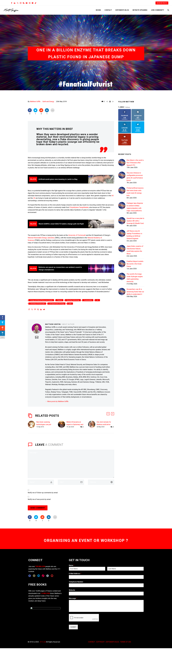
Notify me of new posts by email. (39, 499)
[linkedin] (38, 575)
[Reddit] (44, 309)
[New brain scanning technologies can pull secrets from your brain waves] (32, 424)
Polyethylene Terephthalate (79, 207)
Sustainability (88, 300)
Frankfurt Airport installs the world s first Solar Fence (135, 263)
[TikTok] (35, 3)
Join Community (157, 10)
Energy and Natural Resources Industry (41, 300)
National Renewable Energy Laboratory (41, 238)
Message (73, 598)
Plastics (59, 300)
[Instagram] (20, 3)
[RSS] (23, 3)
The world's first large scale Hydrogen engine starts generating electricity (135, 277)
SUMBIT (73, 627)
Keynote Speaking (140, 10)
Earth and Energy (48, 101)
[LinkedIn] (14, 3)
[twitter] (47, 575)
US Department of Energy (56, 303)
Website (72, 590)
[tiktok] (43, 575)
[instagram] (34, 575)
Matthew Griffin (35, 101)
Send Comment (37, 508)
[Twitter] (17, 3)
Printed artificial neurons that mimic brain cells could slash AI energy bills (135, 191)
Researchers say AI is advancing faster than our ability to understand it (135, 291)
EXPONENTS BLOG (112, 642)
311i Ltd (43, 642)
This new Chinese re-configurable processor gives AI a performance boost (135, 176)
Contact (108, 10)
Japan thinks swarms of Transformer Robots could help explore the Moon (135, 250)
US (34, 198)
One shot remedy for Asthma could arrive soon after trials (104, 424)
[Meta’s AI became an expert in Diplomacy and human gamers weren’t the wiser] (62, 424)
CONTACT (91, 642)
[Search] (168, 10)
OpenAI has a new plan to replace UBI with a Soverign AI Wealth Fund (135, 220)
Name (71, 565)
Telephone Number (76, 582)
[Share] (29, 3)
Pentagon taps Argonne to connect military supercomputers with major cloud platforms (135, 207)
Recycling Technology (73, 300)
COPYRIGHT (100, 642)
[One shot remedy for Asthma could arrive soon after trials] (92, 424)
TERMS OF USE (125, 642)
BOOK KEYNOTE (162, 3)
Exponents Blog (122, 10)
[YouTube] (26, 3)
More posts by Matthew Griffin (57, 401)
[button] (108, 413)
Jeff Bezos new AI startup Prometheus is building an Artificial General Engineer (134, 234)
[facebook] (29, 575)
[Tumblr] (38, 309)
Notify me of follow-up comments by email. (43, 493)
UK (113, 196)
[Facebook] (11, 3)
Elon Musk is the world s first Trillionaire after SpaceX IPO (135, 162)
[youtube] (52, 575)
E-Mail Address (75, 573)
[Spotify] (32, 3)
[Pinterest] (35, 309)
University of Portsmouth (77, 235)
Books (98, 10)
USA (70, 303)
